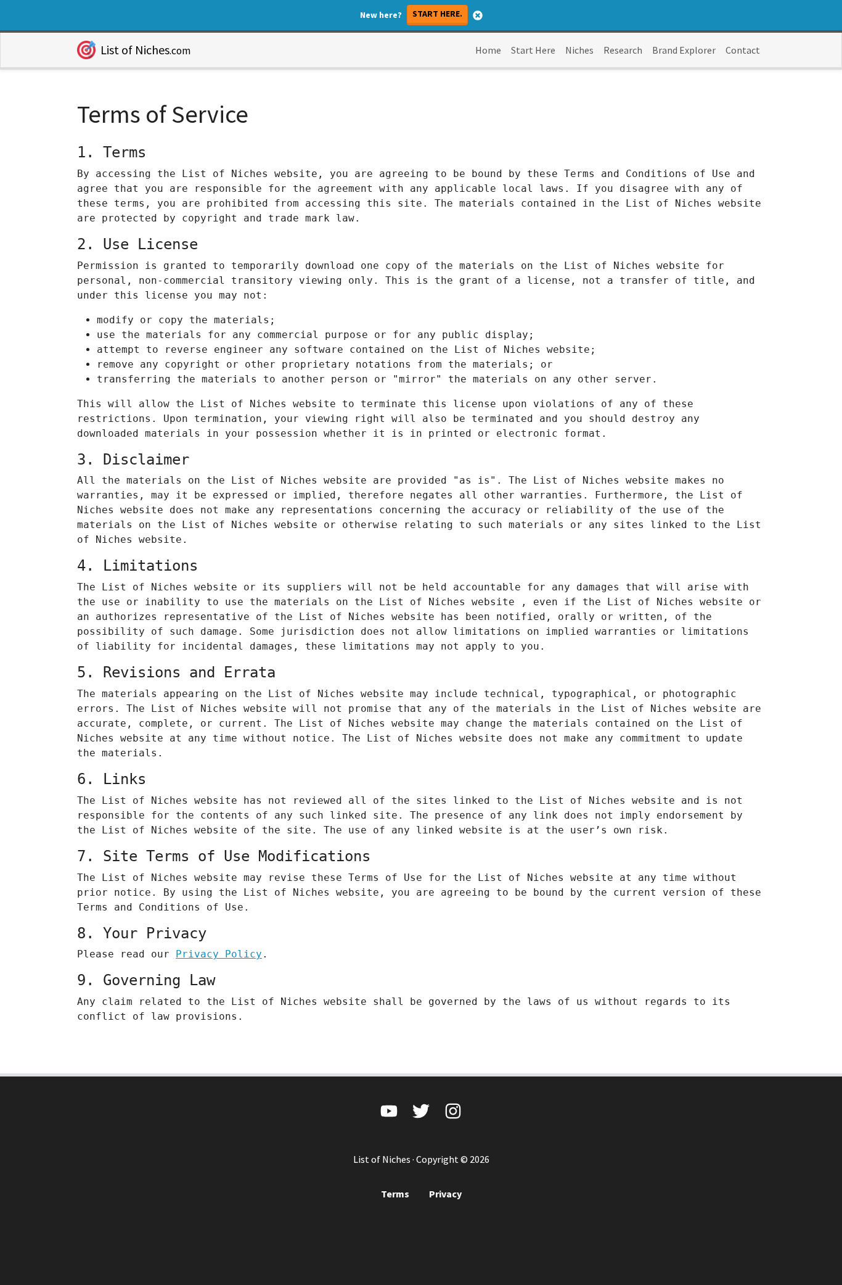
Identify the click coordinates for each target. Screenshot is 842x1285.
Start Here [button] (533, 50)
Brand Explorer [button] (684, 50)
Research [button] (622, 50)
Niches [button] (579, 50)
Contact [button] (743, 50)
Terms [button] (395, 1194)
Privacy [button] (445, 1194)
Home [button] (488, 50)
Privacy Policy (219, 954)
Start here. (437, 13)
